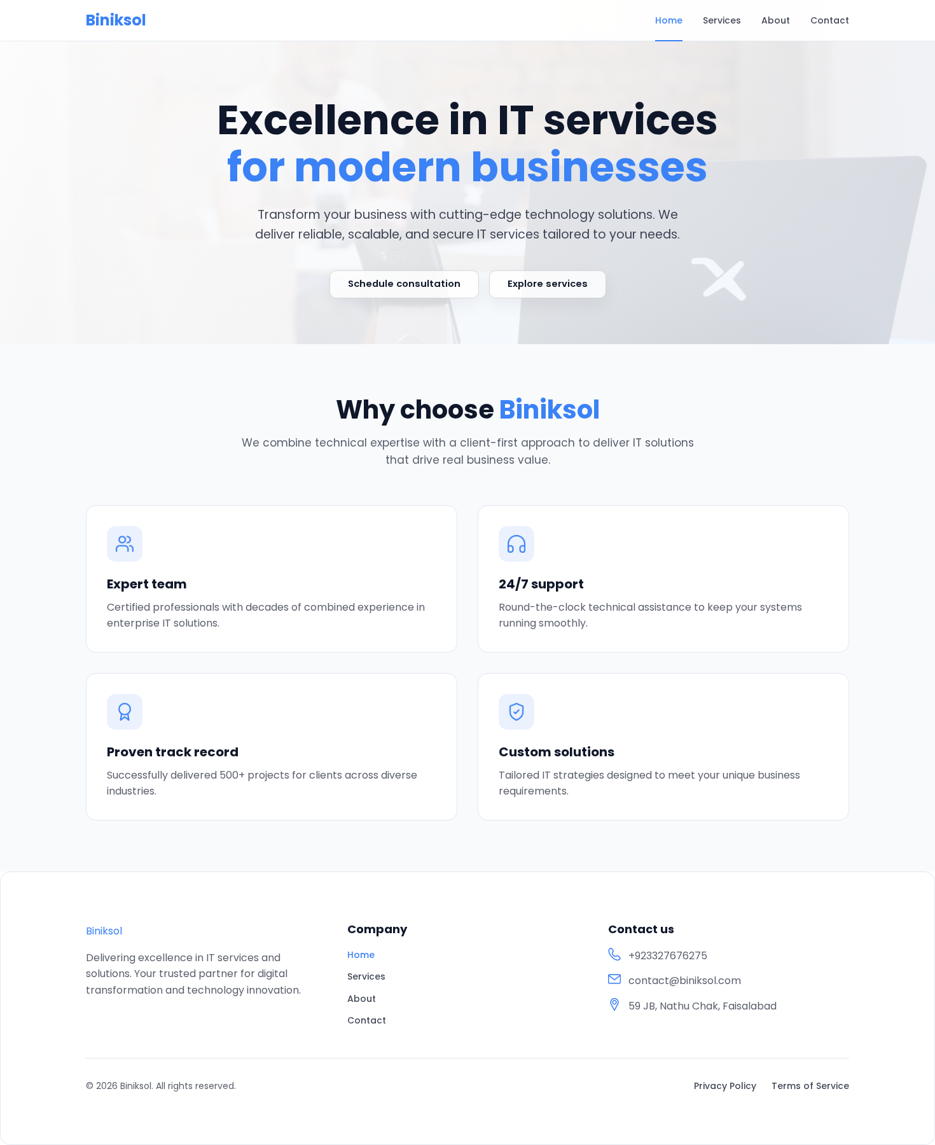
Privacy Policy (725, 1085)
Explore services (548, 283)
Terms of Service (810, 1085)
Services (722, 20)
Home (668, 20)
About (775, 20)
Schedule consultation (404, 283)
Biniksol (116, 20)
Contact (829, 20)
